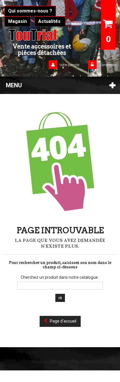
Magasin (17, 21)
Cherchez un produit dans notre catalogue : (60, 277)
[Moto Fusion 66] (42, 35)
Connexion (107, 65)
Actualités (50, 21)
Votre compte (69, 65)
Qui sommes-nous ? (30, 11)
